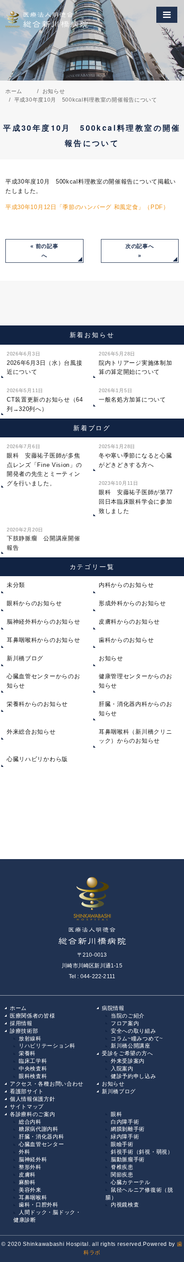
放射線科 (30, 1038)
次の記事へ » (139, 251)
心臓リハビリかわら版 (37, 759)
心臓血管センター (41, 1144)
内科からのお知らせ (126, 585)
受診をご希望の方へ (127, 1053)
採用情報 (21, 1023)
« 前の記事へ (44, 251)
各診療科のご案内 (32, 1114)
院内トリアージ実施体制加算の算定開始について (135, 363)
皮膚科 (27, 1175)
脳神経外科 (33, 1159)
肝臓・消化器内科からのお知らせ (135, 709)
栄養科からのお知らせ (37, 704)
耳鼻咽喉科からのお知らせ (43, 640)
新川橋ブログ (25, 658)
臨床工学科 (33, 1061)
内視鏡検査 (125, 1205)
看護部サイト (27, 1091)
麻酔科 (27, 1182)
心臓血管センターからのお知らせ (43, 681)
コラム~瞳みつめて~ (137, 1038)
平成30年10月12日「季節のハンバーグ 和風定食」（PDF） (87, 207)
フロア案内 (125, 1023)
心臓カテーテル (131, 1182)
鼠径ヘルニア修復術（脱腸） (139, 1194)
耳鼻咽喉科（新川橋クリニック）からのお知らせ (135, 736)
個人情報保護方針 (32, 1099)
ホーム (18, 1008)
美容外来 (30, 1190)
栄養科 (27, 1053)
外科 (24, 1152)
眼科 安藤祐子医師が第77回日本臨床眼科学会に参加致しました (136, 497)
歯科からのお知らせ (126, 640)
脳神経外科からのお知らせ (43, 621)
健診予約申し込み (133, 1076)
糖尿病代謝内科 (39, 1129)
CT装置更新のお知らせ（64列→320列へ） (45, 400)
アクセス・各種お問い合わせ (47, 1084)
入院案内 (122, 1068)
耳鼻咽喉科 (33, 1197)
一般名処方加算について (132, 395)
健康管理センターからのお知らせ (135, 681)
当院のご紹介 (128, 1016)
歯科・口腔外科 (39, 1205)
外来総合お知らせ (31, 731)
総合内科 (30, 1122)
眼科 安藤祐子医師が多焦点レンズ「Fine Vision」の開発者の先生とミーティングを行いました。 (44, 465)
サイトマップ (27, 1107)
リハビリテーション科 (47, 1046)
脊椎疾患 (122, 1167)
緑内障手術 (125, 1137)
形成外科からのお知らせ (132, 603)
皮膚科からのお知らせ (129, 621)
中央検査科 (33, 1068)
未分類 (16, 585)
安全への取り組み (133, 1031)
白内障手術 (125, 1122)
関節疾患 (122, 1175)
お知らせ (111, 658)
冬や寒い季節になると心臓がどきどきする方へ (135, 456)
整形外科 (30, 1167)
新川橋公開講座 (131, 1046)
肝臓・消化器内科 (41, 1137)
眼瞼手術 (122, 1144)
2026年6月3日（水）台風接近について (45, 363)
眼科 (116, 1114)
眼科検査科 (33, 1076)
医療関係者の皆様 (32, 1016)
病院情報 (113, 1008)
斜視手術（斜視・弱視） (142, 1152)
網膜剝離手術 (128, 1129)
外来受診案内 (128, 1061)
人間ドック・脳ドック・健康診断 (47, 1216)
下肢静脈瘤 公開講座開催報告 (43, 539)
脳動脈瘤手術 (128, 1159)
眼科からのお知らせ (34, 603)
